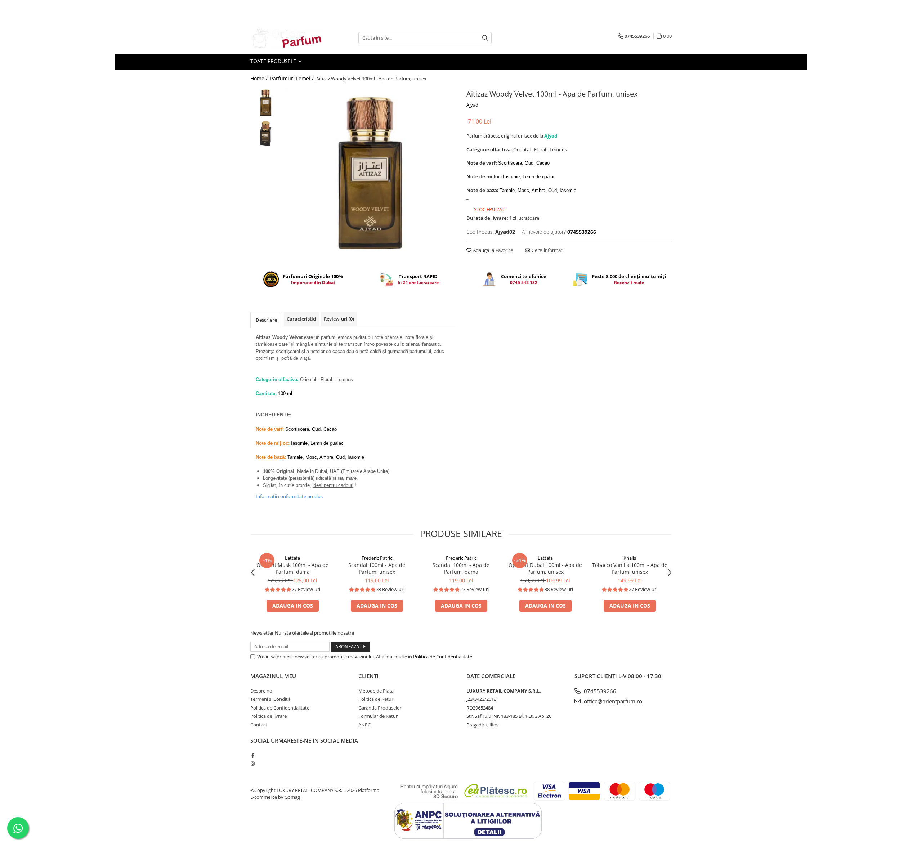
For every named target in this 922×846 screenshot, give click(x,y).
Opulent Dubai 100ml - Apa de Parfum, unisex (545, 568)
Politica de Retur (375, 699)
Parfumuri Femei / (292, 78)
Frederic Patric (377, 558)
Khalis (629, 558)
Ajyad (472, 105)
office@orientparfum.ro (612, 701)
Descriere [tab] (266, 320)
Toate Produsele (273, 61)
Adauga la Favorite (492, 250)
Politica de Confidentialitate (442, 656)
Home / (259, 78)
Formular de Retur (378, 716)
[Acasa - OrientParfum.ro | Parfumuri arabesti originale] (286, 38)
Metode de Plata (376, 691)
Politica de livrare (268, 716)
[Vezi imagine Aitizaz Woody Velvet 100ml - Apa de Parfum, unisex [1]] (266, 133)
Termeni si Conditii (270, 699)
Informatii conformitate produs (289, 496)
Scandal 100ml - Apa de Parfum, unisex (376, 568)
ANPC (364, 724)
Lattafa (292, 558)
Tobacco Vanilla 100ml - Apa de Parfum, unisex (629, 568)
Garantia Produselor (380, 707)
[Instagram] (252, 763)
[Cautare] (485, 38)
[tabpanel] (370, 173)
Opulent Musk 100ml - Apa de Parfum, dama (292, 568)
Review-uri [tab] (339, 318)
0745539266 (599, 691)
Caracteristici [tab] (302, 318)
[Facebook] (252, 755)
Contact (258, 724)
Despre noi (261, 691)
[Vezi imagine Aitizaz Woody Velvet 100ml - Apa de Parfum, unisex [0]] (266, 103)
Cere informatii (547, 250)
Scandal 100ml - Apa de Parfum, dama (461, 568)
